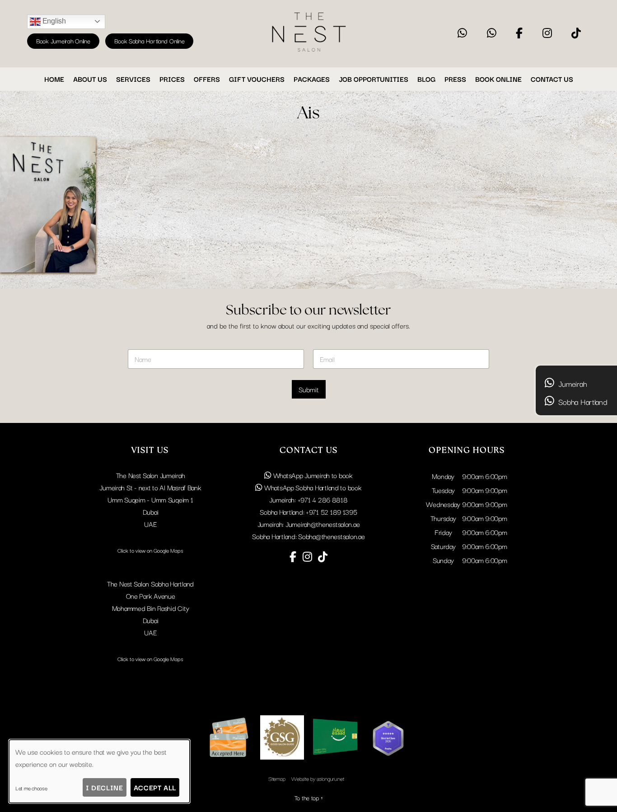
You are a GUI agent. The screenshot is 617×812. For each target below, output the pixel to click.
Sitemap (276, 778)
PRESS (455, 78)
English (53, 21)
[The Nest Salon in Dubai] (308, 52)
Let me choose (31, 788)
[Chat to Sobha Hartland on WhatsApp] (491, 32)
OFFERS (207, 78)
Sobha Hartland (582, 401)
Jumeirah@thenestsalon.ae (322, 523)
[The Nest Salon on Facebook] (519, 32)
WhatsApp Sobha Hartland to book (311, 487)
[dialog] (99, 771)
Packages (312, 78)
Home (54, 78)
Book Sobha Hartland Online (149, 41)
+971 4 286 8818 (323, 499)
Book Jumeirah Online (63, 41)
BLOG (426, 78)
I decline (104, 787)
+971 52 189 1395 (331, 511)
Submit (309, 389)
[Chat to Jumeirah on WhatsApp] (462, 32)
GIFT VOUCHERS (257, 78)
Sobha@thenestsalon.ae (331, 535)
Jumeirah (571, 383)
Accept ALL (155, 787)
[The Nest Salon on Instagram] (547, 32)
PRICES (172, 78)
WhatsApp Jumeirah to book (312, 474)
